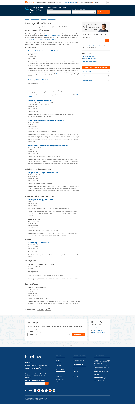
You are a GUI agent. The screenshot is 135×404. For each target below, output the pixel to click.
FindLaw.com (97, 360)
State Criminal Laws (98, 328)
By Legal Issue (59, 376)
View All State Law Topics (89, 58)
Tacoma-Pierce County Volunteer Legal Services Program (40, 39)
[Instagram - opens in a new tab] (46, 390)
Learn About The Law (35, 19)
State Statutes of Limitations (90, 61)
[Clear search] (94, 12)
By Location (58, 374)
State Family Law (97, 330)
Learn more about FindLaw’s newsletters (92, 45)
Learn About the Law (78, 368)
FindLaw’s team (35, 27)
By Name (58, 381)
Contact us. (39, 368)
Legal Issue (50, 9)
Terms (26, 399)
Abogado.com (97, 371)
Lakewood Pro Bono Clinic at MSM (40, 101)
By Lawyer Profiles (60, 379)
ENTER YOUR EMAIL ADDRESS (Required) (35, 380)
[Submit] (107, 40)
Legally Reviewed (32, 30)
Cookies (44, 399)
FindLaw (27, 19)
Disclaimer (38, 399)
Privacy (32, 399)
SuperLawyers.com (98, 365)
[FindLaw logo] (30, 2)
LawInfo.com (97, 377)
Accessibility (58, 362)
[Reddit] (50, 390)
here (57, 74)
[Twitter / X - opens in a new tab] (42, 390)
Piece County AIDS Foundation (38, 243)
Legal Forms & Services (78, 360)
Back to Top (68, 345)
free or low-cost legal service (53, 35)
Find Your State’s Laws (89, 56)
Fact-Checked (45, 30)
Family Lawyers (87, 71)
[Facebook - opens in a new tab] (35, 390)
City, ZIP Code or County (78, 9)
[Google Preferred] (54, 390)
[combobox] (59, 12)
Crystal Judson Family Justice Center (40, 200)
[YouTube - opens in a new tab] (38, 390)
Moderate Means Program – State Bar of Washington (46, 120)
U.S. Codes (75, 376)
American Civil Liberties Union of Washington (44, 51)
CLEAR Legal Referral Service (38, 80)
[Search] (108, 2)
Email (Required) (87, 37)
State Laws (43, 19)
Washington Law (51, 19)
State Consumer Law (98, 333)
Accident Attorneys (88, 76)
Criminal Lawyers (87, 80)
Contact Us (58, 365)
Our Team (58, 360)
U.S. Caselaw (76, 374)
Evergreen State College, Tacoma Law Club (43, 173)
